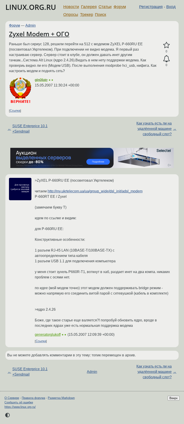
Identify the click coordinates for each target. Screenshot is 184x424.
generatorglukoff (48, 334)
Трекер (86, 14)
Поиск (100, 14)
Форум (120, 6)
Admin (30, 25)
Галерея (89, 6)
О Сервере (11, 398)
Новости (71, 6)
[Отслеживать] (166, 59)
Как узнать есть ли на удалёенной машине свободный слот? (154, 128)
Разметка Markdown (61, 398)
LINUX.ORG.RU (30, 7)
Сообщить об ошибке (18, 402)
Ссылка (15, 110)
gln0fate (41, 80)
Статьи (105, 6)
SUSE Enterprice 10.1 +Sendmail (30, 128)
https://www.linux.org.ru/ (20, 407)
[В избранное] (166, 45)
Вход (171, 6)
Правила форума (33, 398)
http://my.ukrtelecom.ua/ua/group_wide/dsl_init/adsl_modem (95, 191)
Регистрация (151, 6)
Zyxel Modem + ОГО (39, 34)
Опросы (70, 14)
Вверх (173, 398)
